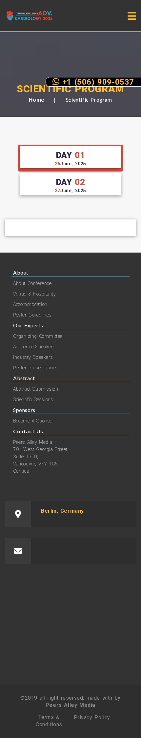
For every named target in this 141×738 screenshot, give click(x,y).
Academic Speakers (34, 346)
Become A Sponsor (33, 420)
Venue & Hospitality (34, 294)
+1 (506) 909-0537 (96, 81)
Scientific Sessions (33, 399)
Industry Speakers (33, 357)
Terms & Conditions (49, 721)
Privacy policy (92, 717)
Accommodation (30, 304)
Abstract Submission (35, 389)
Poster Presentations (35, 367)
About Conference (32, 283)
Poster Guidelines (32, 315)
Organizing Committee (38, 336)
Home (36, 100)
